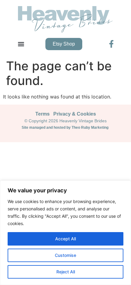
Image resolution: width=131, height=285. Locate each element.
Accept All (65, 238)
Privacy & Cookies (74, 114)
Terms (42, 114)
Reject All (65, 271)
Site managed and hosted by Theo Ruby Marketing (65, 127)
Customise (65, 255)
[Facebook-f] (111, 44)
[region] (65, 232)
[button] (21, 44)
